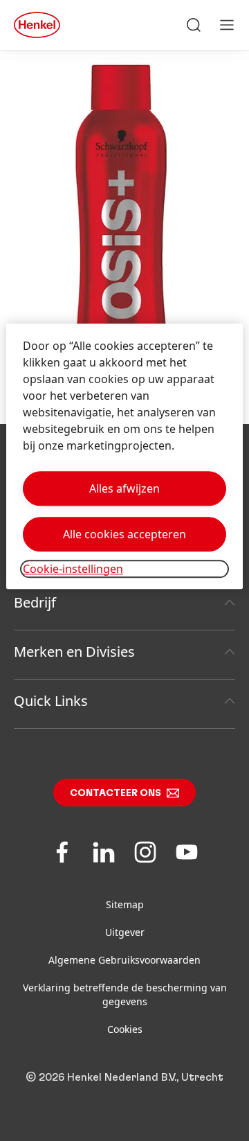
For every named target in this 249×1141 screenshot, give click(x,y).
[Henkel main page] (37, 25)
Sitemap (125, 904)
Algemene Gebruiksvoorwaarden (124, 959)
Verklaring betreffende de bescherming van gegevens (125, 994)
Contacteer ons (115, 793)
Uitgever (125, 932)
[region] (124, 456)
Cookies (124, 1029)
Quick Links (51, 700)
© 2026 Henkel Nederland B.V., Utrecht (124, 1077)
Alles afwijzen (124, 488)
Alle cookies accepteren (124, 534)
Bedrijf (35, 602)
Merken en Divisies (74, 651)
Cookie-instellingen (73, 569)
